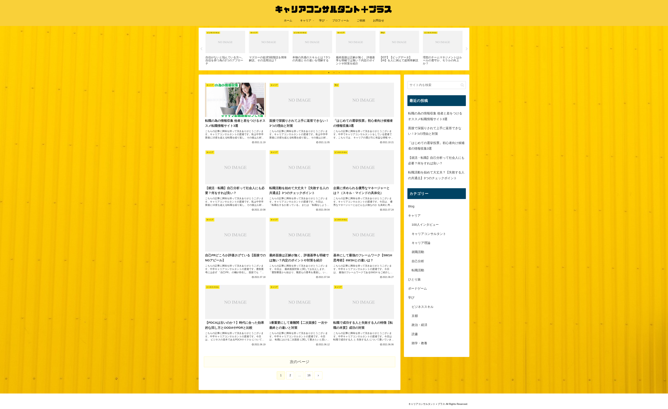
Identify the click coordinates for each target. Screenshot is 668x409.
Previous (201, 49)
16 (309, 375)
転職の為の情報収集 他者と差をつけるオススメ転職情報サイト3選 (435, 116)
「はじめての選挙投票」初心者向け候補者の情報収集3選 (436, 145)
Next (466, 49)
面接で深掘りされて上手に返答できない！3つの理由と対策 (434, 130)
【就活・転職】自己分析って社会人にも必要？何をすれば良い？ (436, 160)
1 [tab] (329, 72)
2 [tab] (334, 72)
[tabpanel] (225, 48)
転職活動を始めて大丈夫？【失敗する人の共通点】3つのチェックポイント (436, 175)
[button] (462, 85)
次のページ (299, 362)
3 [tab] (339, 72)
